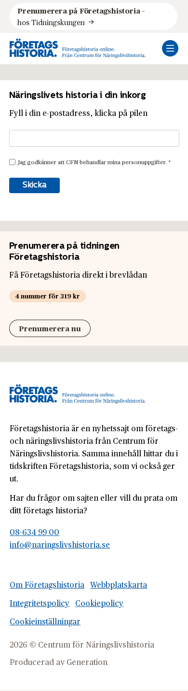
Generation (87, 661)
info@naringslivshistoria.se (60, 544)
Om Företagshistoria (47, 584)
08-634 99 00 (34, 531)
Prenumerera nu (50, 328)
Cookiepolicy (99, 602)
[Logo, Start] (78, 48)
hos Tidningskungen (82, 16)
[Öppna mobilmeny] (170, 48)
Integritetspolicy (39, 602)
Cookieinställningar (45, 621)
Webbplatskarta (118, 584)
